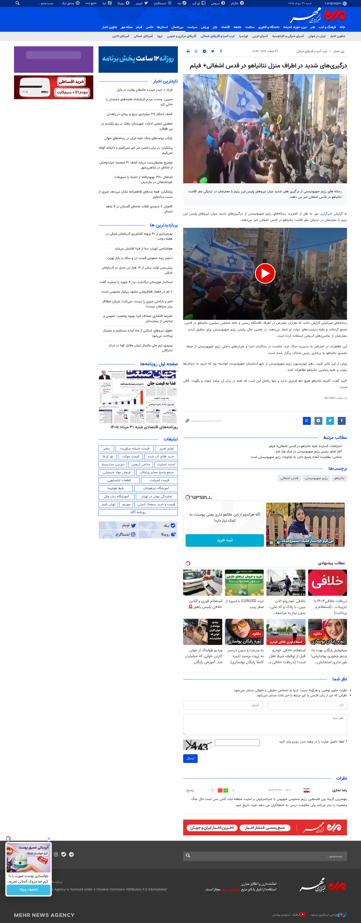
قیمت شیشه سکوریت (134, 448)
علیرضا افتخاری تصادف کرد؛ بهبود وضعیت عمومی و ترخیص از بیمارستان (138, 318)
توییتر (139, 3)
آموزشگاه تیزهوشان (156, 488)
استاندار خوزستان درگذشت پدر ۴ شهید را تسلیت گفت (136, 282)
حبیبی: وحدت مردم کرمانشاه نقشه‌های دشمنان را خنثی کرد (139, 102)
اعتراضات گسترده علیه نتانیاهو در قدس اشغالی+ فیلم (305, 446)
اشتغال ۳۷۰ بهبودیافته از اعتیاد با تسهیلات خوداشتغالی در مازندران (143, 180)
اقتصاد (225, 27)
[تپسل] (187, 497)
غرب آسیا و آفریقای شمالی (218, 36)
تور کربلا (108, 456)
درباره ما (57, 882)
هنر (313, 27)
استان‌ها (162, 27)
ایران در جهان (317, 36)
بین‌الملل (177, 27)
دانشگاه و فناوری (269, 27)
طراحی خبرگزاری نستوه (324, 915)
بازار (214, 27)
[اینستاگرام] (56, 855)
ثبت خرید (225, 540)
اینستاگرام (160, 3)
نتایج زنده (91, 3)
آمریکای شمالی (143, 36)
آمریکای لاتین (120, 36)
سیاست (192, 27)
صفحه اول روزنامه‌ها (159, 364)
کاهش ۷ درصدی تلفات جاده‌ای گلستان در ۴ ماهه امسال (139, 209)
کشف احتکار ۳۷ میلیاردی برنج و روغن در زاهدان (140, 114)
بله (180, 3)
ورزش (205, 27)
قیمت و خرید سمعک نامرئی (156, 504)
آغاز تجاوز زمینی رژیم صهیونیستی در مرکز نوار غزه (309, 451)
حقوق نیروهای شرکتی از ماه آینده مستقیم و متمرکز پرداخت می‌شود (138, 333)
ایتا (105, 3)
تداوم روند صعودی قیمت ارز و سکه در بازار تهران (140, 258)
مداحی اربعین (140, 464)
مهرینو (126, 504)
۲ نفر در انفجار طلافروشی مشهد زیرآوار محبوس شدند (137, 291)
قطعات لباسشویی (119, 480)
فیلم (139, 27)
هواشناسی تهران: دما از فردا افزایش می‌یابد (144, 248)
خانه (342, 27)
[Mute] (279, 542)
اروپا (160, 36)
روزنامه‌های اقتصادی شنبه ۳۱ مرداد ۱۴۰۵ (144, 427)
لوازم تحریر (166, 448)
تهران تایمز (108, 504)
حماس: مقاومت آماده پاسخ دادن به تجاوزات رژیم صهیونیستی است (296, 457)
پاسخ (190, 790)
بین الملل (338, 51)
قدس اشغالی (289, 478)
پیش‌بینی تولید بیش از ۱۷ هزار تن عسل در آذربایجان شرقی (137, 270)
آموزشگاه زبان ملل (116, 496)
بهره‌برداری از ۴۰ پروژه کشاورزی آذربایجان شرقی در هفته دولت (139, 236)
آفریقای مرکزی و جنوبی (181, 36)
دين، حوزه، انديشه (295, 27)
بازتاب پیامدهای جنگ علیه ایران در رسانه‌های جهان (139, 138)
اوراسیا (243, 36)
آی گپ (196, 3)
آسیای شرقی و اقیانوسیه (288, 36)
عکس (149, 27)
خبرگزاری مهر (324, 213)
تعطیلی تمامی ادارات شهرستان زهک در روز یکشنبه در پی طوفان (137, 126)
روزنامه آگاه (138, 512)
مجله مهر (126, 27)
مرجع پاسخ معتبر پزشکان (157, 472)
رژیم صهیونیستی (316, 478)
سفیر (106, 448)
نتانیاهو (339, 478)
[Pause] (271, 542)
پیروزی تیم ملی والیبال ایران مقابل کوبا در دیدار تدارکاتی (141, 348)
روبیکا (121, 3)
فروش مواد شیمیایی (117, 472)
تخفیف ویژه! (29, 890)
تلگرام (235, 3)
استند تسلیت (166, 464)
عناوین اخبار (337, 36)
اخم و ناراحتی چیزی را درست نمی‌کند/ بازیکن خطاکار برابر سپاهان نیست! (137, 304)
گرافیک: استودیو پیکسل (286, 915)
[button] (265, 273)
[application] (265, 274)
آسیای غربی (260, 36)
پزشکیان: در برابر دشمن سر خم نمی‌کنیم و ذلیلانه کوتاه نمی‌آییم (136, 150)
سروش (215, 3)
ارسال (190, 758)
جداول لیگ (68, 3)
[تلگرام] (71, 855)
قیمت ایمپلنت (159, 480)
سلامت (249, 27)
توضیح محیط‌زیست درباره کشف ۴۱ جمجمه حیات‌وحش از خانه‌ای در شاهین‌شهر (136, 165)
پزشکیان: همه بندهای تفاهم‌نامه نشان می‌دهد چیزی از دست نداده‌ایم (136, 194)
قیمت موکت (130, 456)
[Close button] (49, 838)
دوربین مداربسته (112, 464)
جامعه (238, 27)
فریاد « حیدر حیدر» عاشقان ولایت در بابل (145, 90)
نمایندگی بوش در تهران (156, 496)
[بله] (63, 855)
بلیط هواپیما (116, 488)
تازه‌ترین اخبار (165, 81)
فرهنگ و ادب (327, 27)
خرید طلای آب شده (161, 456)
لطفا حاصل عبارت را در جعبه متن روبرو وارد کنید (313, 741)
